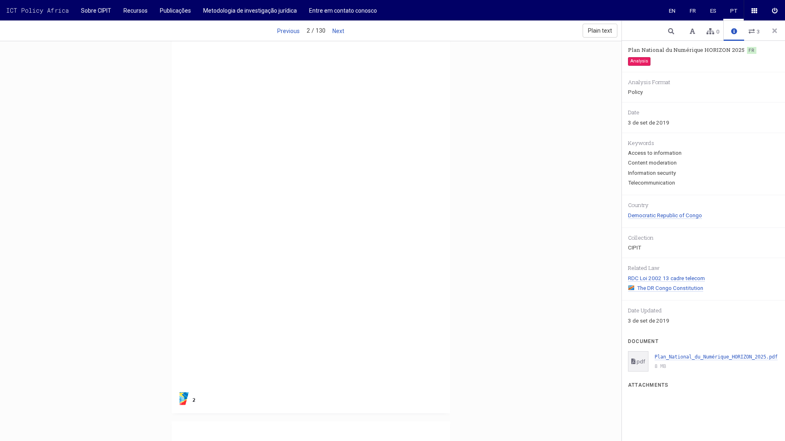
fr (693, 10)
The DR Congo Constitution (670, 288)
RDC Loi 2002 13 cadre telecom (666, 278)
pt (733, 10)
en (672, 10)
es (713, 10)
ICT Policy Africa (37, 10)
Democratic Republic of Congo (665, 215)
